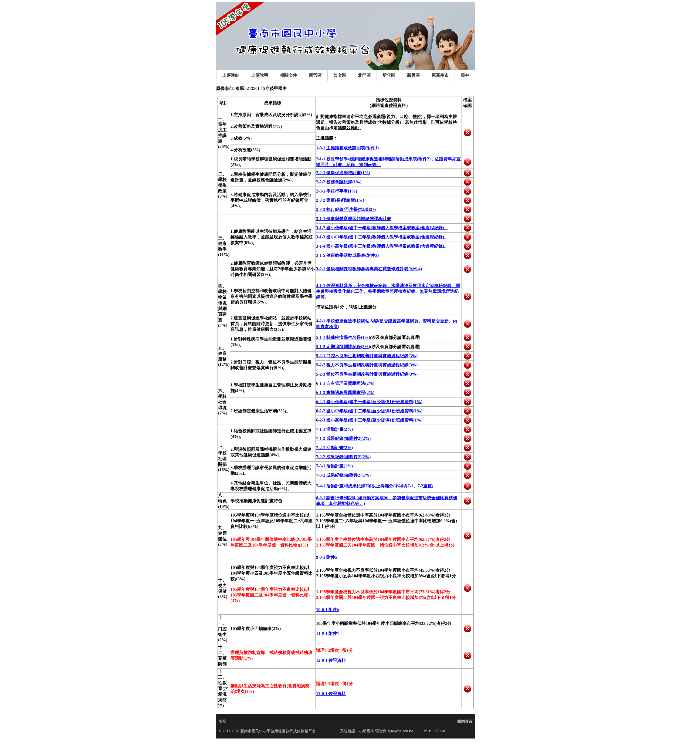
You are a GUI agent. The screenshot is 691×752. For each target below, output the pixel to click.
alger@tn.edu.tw (400, 731)
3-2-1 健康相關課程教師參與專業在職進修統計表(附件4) (369, 269)
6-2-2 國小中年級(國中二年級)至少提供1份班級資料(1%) (369, 411)
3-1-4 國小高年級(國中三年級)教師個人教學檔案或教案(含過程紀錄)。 (382, 246)
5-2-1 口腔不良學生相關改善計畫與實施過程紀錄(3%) (367, 355)
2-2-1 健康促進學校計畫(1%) (343, 172)
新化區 (388, 75)
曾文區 (339, 75)
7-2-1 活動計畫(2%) (334, 447)
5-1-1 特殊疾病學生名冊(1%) (343, 337)
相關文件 (288, 75)
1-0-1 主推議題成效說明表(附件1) (347, 148)
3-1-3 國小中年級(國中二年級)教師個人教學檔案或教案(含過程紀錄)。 (382, 237)
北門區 (364, 75)
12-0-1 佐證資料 (331, 660)
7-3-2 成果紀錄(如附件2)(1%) (343, 475)
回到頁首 (464, 721)
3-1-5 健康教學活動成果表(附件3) (347, 255)
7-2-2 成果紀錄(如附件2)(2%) (343, 456)
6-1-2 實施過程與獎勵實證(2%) (345, 392)
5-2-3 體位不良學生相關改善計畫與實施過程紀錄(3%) (367, 374)
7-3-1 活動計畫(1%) (334, 466)
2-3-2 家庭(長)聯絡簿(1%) (340, 200)
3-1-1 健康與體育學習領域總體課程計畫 (353, 218)
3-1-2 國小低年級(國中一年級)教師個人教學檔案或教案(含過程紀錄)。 (382, 227)
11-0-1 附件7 (327, 633)
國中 (464, 75)
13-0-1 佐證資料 (331, 693)
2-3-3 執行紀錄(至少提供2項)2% (346, 209)
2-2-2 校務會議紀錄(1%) (338, 182)
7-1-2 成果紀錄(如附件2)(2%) (343, 438)
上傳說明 (259, 75)
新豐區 (413, 75)
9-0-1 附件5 (326, 557)
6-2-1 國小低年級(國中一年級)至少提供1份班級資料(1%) (369, 401)
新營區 (315, 75)
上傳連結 (230, 75)
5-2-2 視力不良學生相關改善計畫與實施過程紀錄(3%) (367, 365)
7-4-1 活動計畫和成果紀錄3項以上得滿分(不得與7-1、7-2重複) (374, 486)
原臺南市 (440, 75)
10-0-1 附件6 (327, 609)
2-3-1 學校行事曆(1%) (336, 191)
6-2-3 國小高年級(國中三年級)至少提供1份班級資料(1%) (369, 420)
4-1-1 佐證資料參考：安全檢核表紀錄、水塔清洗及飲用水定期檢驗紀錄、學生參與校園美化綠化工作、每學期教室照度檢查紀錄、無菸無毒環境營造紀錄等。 (388, 291)
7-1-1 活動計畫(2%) (334, 429)
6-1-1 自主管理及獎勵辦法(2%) (345, 383)
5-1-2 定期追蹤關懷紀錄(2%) (343, 346)
